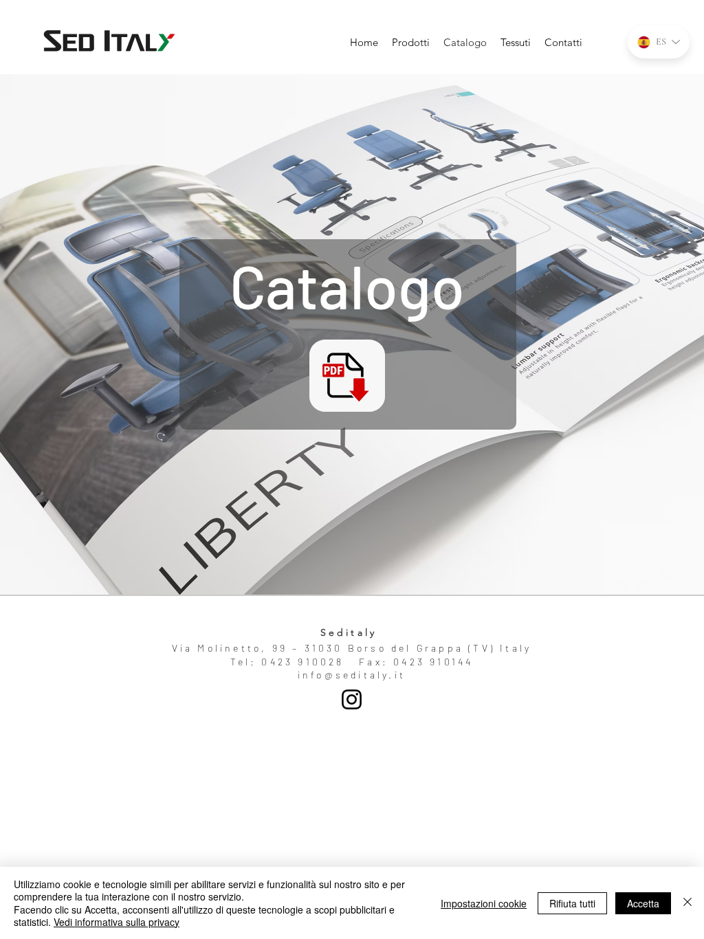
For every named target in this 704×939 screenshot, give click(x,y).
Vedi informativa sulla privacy (116, 922)
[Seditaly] (351, 699)
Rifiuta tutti (572, 903)
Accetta (643, 903)
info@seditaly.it (352, 675)
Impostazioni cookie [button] (484, 903)
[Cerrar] (687, 903)
